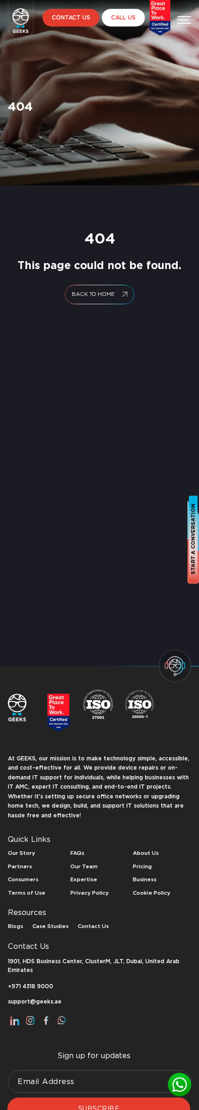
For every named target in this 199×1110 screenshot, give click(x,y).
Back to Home (93, 294)
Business (144, 879)
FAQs (77, 853)
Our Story (21, 853)
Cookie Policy (151, 893)
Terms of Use (26, 893)
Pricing (142, 866)
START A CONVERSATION (193, 538)
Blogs (15, 926)
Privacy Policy (89, 893)
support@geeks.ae (35, 1002)
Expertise (83, 879)
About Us (146, 853)
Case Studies (50, 926)
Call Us (123, 17)
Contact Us (71, 17)
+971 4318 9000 (30, 987)
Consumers (23, 879)
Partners (20, 866)
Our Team (84, 866)
